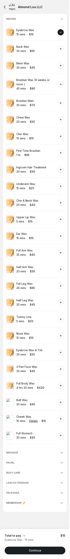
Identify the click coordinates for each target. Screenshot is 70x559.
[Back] (5, 7)
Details (33, 421)
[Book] (61, 32)
